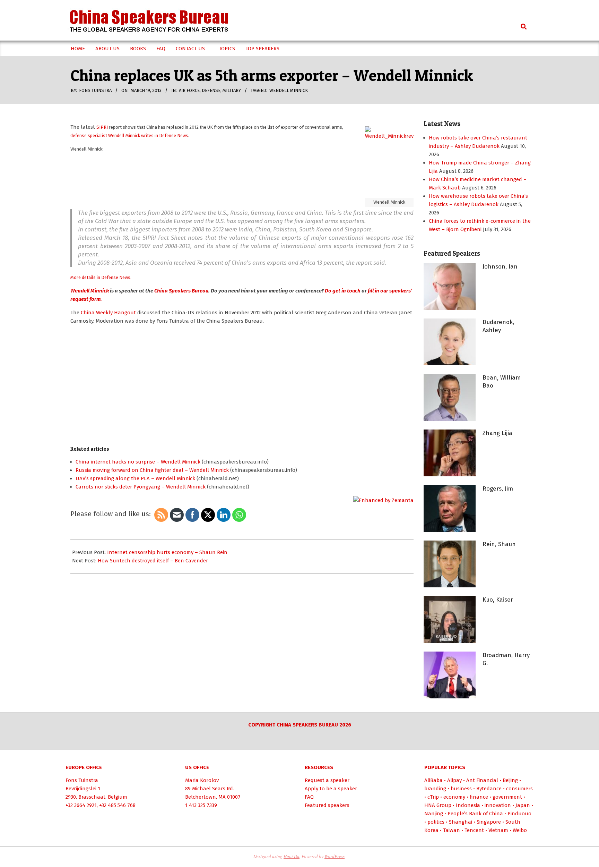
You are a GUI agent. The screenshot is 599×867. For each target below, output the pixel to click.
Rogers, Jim (498, 488)
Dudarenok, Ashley (498, 326)
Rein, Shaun (499, 544)
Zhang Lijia (497, 433)
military (232, 90)
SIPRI (102, 127)
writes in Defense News (164, 135)
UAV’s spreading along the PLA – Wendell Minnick (135, 478)
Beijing (510, 780)
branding (435, 788)
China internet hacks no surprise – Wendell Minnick (138, 462)
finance (479, 797)
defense (211, 90)
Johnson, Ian (500, 266)
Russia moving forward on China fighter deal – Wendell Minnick (152, 470)
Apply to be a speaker (331, 788)
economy (454, 797)
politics (435, 822)
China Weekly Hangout (109, 312)
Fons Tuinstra (82, 780)
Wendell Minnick (288, 90)
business (461, 788)
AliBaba (433, 780)
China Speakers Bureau (180, 291)
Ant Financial (482, 780)
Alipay (454, 780)
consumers (519, 788)
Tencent (474, 830)
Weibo (520, 830)
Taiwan (451, 830)
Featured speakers (327, 805)
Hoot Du (292, 856)
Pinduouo (519, 813)
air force (189, 90)
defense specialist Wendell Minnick (105, 135)
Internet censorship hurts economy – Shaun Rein (167, 552)
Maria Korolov (202, 780)
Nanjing (433, 813)
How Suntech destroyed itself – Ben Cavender (153, 561)
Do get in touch (343, 291)
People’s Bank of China (475, 813)
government (507, 797)
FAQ (309, 797)
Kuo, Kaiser (498, 599)
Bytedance (489, 788)
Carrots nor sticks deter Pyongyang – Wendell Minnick (141, 487)
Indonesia (468, 805)
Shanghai (460, 822)
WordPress (334, 856)
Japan (522, 805)
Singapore (489, 822)
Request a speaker (327, 780)
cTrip (433, 797)
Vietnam (498, 830)
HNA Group (437, 805)
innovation (498, 805)
